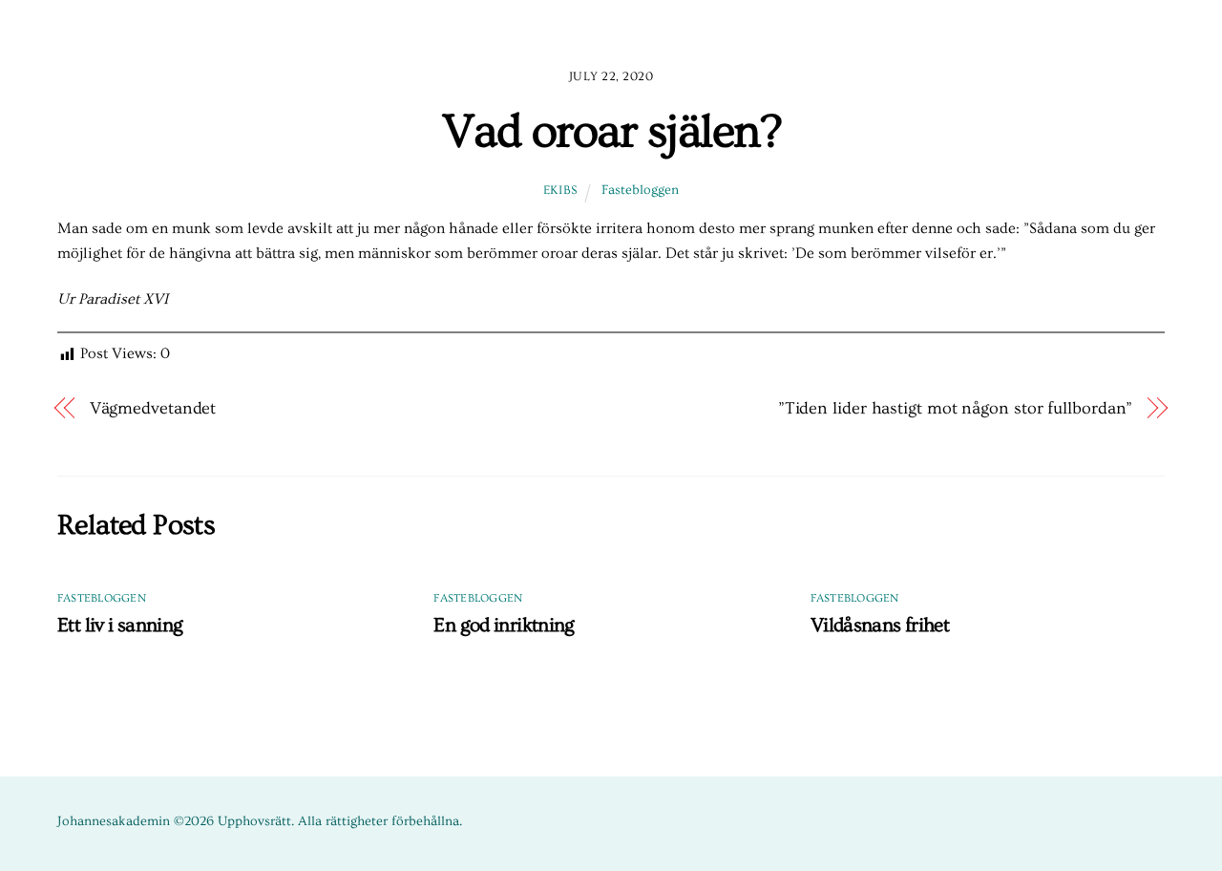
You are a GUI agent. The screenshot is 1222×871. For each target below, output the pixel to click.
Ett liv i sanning (119, 625)
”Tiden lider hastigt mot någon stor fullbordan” (955, 408)
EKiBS (560, 190)
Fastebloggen (640, 190)
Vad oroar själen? (611, 132)
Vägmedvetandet (153, 408)
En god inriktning (503, 625)
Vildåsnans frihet (880, 625)
